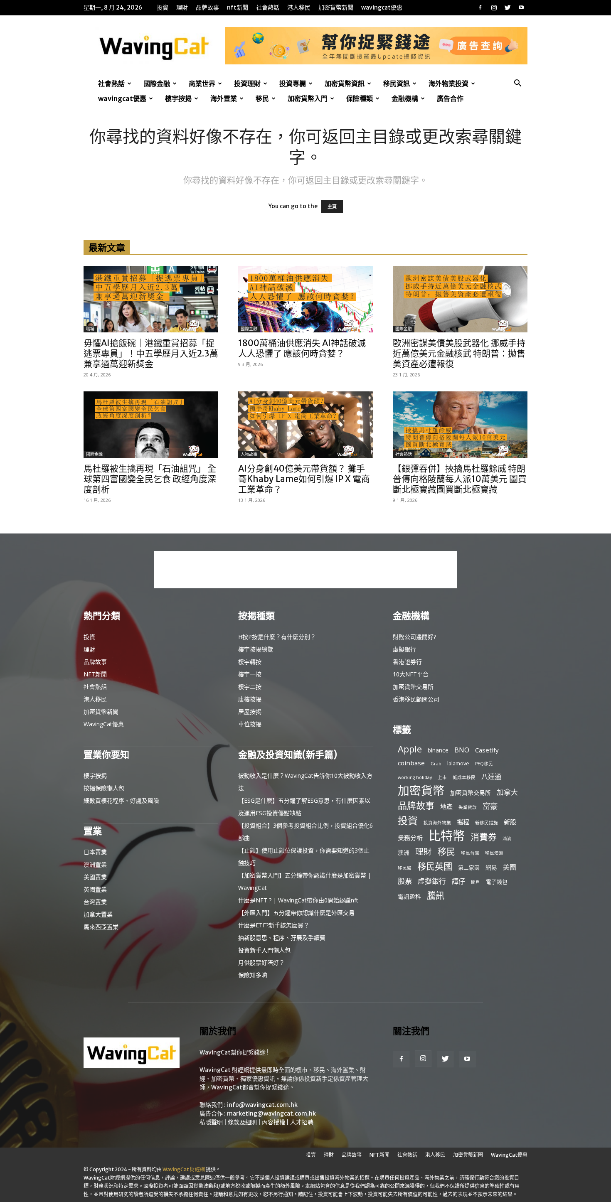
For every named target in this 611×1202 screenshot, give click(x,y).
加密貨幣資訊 (345, 83)
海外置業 (223, 98)
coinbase (411, 763)
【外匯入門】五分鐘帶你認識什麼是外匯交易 (296, 913)
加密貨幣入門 (308, 98)
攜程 (463, 822)
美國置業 (95, 877)
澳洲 (403, 852)
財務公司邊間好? (414, 637)
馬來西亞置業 (101, 927)
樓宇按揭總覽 (255, 649)
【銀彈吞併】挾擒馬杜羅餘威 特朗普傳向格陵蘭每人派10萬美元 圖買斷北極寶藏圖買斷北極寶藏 (460, 479)
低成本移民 (464, 777)
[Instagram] (494, 7)
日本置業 (95, 852)
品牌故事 (207, 7)
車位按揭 (249, 724)
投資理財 (247, 83)
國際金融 (156, 83)
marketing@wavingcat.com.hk (271, 1113)
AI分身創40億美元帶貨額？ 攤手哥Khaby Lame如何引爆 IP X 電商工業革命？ (304, 479)
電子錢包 (497, 881)
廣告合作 (450, 98)
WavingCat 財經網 (184, 1169)
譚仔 (458, 881)
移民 (262, 98)
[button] (517, 84)
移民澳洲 (494, 853)
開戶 (475, 882)
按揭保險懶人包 (104, 788)
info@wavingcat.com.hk (262, 1105)
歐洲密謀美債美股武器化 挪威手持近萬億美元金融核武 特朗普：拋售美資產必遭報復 (459, 353)
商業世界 (202, 83)
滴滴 (507, 838)
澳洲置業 (95, 864)
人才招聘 (301, 1122)
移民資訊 (396, 83)
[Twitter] (507, 7)
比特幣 (447, 835)
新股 (510, 822)
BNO (461, 750)
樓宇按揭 (178, 98)
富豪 (490, 805)
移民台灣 (470, 853)
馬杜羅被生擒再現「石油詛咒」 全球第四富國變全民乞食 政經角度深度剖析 (150, 479)
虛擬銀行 (404, 649)
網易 (491, 867)
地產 (446, 806)
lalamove (458, 763)
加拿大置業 (98, 914)
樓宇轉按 (249, 662)
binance (438, 750)
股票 (405, 881)
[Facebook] (480, 7)
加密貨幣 (421, 790)
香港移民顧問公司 (416, 699)
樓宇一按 (249, 674)
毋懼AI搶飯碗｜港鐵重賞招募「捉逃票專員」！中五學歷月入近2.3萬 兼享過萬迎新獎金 (151, 353)
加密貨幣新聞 (335, 7)
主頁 (332, 206)
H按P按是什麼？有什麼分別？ (277, 637)
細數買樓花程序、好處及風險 (121, 800)
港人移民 (298, 7)
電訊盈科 (409, 896)
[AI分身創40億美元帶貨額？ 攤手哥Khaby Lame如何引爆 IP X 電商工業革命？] (305, 424)
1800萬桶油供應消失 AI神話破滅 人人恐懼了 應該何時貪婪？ (302, 348)
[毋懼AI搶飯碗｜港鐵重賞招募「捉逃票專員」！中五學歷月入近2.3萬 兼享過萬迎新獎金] (151, 299)
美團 (509, 867)
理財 (182, 7)
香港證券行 (407, 662)
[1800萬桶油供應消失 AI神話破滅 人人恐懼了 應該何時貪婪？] (305, 299)
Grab (436, 764)
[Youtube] (521, 7)
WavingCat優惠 (381, 7)
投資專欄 (292, 83)
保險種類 (359, 98)
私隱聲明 (211, 1122)
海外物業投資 (448, 83)
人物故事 (249, 454)
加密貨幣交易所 (413, 687)
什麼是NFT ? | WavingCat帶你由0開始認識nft (298, 900)
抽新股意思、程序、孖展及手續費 (281, 937)
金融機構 (405, 98)
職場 (90, 329)
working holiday (415, 777)
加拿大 (507, 792)
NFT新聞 (237, 7)
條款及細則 (242, 1122)
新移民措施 (486, 823)
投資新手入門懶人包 (264, 950)
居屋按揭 (249, 711)
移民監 (404, 868)
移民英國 (434, 866)
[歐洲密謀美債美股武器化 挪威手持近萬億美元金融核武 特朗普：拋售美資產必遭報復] (460, 299)
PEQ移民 (484, 764)
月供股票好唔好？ (261, 962)
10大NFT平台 (411, 674)
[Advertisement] (305, 569)
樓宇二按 (249, 687)
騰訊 (435, 895)
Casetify (487, 750)
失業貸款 (467, 807)
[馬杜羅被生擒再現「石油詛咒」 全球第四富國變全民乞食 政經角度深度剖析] (151, 424)
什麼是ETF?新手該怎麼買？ (273, 925)
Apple (410, 749)
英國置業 (95, 889)
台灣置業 (95, 902)
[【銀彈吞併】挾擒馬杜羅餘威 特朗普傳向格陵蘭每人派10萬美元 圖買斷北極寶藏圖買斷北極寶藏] (460, 424)
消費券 (484, 837)
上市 (442, 777)
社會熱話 (267, 7)
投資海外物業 (437, 823)
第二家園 (469, 867)
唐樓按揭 (249, 699)
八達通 (491, 776)
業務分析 (410, 837)
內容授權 (273, 1122)
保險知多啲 (252, 975)
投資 (162, 7)
